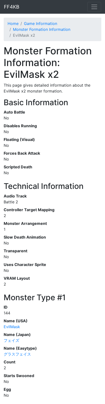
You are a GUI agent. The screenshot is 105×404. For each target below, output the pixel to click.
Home (13, 23)
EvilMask (12, 326)
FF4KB (11, 7)
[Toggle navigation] (94, 7)
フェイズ (11, 340)
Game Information (40, 23)
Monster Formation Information (41, 29)
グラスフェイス (17, 354)
